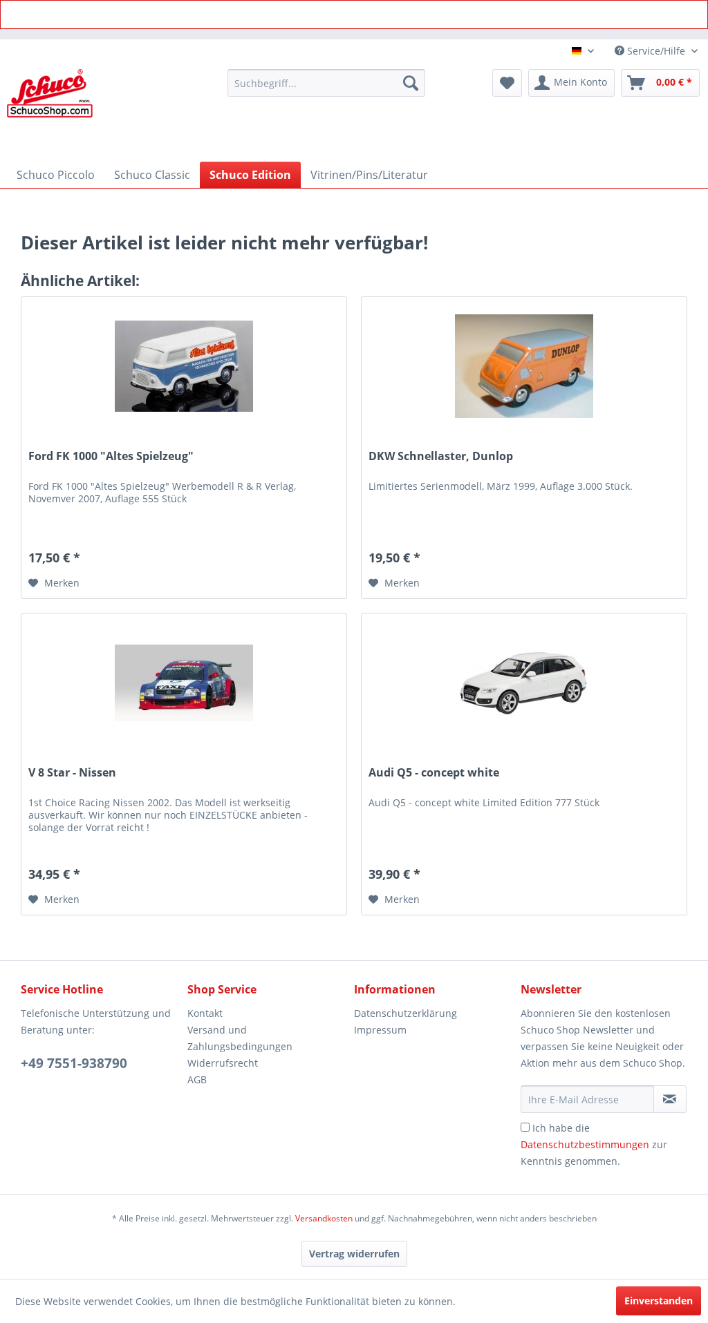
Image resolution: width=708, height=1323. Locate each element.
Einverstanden (658, 1300)
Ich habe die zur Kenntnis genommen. (594, 1144)
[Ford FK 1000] (183, 366)
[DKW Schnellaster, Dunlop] (524, 366)
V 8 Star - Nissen (72, 772)
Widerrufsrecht (222, 1062)
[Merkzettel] (507, 83)
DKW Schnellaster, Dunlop (441, 456)
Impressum (380, 1029)
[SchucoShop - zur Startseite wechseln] (50, 112)
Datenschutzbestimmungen (585, 1144)
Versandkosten (324, 1218)
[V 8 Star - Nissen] (183, 682)
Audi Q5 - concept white (434, 772)
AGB (197, 1079)
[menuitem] (326, 83)
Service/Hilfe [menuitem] (656, 50)
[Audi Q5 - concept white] (524, 682)
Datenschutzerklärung (405, 1013)
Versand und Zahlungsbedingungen (239, 1038)
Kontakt (205, 1013)
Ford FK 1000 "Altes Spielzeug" (111, 456)
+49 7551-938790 (74, 1063)
